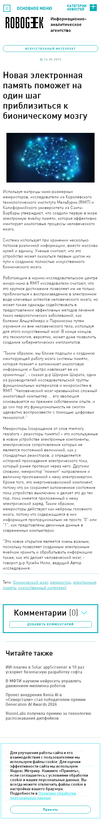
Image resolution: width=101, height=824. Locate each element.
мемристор (60, 582)
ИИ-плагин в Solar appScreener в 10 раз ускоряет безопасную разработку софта (45, 669)
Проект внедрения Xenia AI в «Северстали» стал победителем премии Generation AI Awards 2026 (46, 699)
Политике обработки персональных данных (43, 795)
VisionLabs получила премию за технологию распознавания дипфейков (48, 715)
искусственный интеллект (42, 587)
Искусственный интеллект (50, 48)
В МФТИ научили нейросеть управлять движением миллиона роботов (43, 683)
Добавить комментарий (50, 624)
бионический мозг (30, 582)
